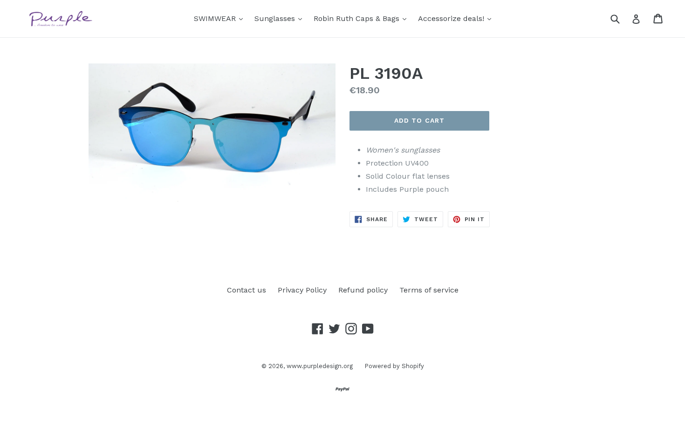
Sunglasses (280, 18)
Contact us (246, 290)
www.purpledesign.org (320, 365)
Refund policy (363, 290)
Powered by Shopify (394, 365)
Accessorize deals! (457, 18)
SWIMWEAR (220, 18)
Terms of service (429, 290)
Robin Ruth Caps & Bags (362, 18)
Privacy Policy (302, 290)
